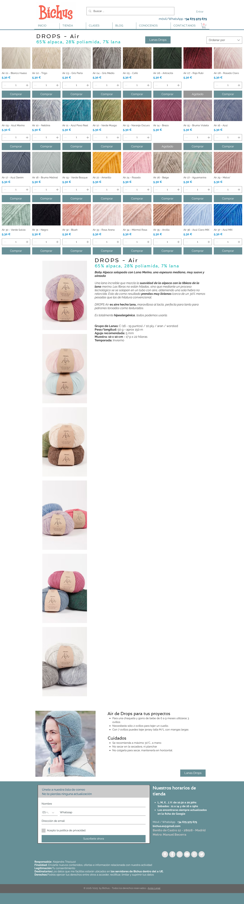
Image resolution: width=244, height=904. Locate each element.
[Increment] (27, 85)
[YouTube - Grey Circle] (187, 854)
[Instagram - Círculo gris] (179, 854)
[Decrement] (4, 85)
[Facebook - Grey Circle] (172, 854)
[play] (87, 773)
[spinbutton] (16, 85)
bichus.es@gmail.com (166, 826)
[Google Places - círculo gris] (165, 854)
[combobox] (224, 40)
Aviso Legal (154, 888)
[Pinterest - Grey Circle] (194, 854)
